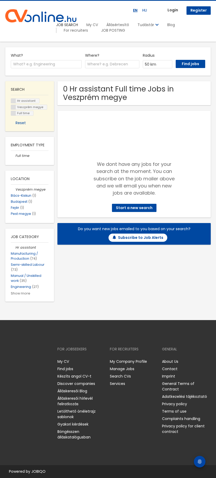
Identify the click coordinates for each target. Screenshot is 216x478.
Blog (171, 24)
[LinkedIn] (26, 361)
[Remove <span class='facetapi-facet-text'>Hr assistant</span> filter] (13, 101)
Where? (92, 55)
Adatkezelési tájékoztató (184, 396)
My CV (92, 24)
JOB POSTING (113, 30)
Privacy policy (174, 404)
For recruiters (76, 30)
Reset (21, 122)
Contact (170, 368)
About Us (170, 361)
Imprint (168, 376)
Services (117, 383)
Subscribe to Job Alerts (140, 237)
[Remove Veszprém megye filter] (13, 189)
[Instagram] (18, 361)
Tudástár (146, 24)
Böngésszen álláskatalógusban (74, 434)
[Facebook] (9, 361)
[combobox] (46, 64)
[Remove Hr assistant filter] (13, 247)
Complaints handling (181, 418)
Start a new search (134, 207)
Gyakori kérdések (73, 424)
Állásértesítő (117, 24)
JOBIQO (38, 471)
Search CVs (120, 376)
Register (198, 10)
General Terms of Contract (178, 386)
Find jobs (65, 368)
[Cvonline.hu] (40, 15)
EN (135, 10)
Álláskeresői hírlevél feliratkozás (75, 401)
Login (173, 10)
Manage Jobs (122, 368)
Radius (149, 55)
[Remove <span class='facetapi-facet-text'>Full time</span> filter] (13, 113)
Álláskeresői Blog (72, 391)
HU (144, 10)
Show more (20, 293)
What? (17, 55)
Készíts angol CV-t (74, 376)
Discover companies (76, 383)
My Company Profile (128, 361)
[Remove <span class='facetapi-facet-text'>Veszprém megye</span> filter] (13, 107)
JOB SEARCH (67, 24)
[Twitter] (34, 361)
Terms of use (174, 411)
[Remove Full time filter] (13, 155)
